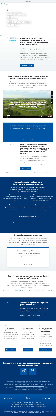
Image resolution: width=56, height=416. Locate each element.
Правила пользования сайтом (17, 406)
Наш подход (27, 349)
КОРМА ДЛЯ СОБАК (24, 373)
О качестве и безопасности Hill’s (28, 216)
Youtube (48, 398)
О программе (26, 168)
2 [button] (25, 139)
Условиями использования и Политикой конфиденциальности (28, 404)
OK (42, 398)
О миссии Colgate (27, 65)
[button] (4, 5)
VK (45, 398)
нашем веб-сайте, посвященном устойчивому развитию (30, 386)
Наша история (10, 349)
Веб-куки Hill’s (30, 406)
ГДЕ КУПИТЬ (28, 1)
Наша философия (45, 349)
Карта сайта (39, 402)
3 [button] (28, 139)
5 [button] (32, 139)
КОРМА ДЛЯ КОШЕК (32, 373)
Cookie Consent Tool (41, 406)
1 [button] (23, 139)
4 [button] (30, 139)
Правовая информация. (39, 412)
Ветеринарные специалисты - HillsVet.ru (24, 402)
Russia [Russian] (9, 398)
